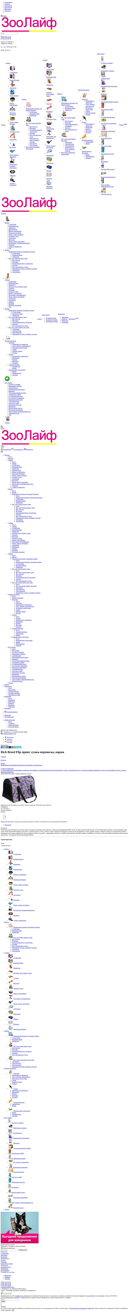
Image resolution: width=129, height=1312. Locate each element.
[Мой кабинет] (2, 427)
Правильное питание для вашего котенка (29, 497)
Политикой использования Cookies (80, 1308)
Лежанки (11, 772)
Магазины (4, 1255)
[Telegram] (20, 747)
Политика (4, 1257)
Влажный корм (13, 770)
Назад (10, 457)
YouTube (9, 742)
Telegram (9, 739)
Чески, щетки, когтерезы (104, 770)
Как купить (12, 690)
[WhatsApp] (15, 747)
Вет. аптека (15, 650)
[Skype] (18, 747)
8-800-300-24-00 (6, 37)
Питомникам (5, 1270)
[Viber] (12, 747)
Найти (3, 1301)
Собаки (14, 526)
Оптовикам (4, 1269)
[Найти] (1, 35)
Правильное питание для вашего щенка (28, 562)
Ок (13, 1310)
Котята (14, 492)
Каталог (11, 458)
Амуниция (87, 770)
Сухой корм (4, 770)
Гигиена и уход (79, 770)
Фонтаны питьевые (53, 770)
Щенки (14, 557)
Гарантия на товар (7, 1263)
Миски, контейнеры (40, 770)
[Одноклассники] (4, 747)
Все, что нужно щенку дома (25, 572)
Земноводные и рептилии (24, 640)
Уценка (39, 765)
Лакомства (21, 770)
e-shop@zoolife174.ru (9, 733)
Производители (6, 1267)
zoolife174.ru (19, 1296)
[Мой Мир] (7, 747)
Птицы (18, 618)
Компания (11, 700)
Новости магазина (9, 1248)
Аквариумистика (21, 632)
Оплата (3, 1260)
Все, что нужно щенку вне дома (26, 586)
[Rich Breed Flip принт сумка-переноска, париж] (20, 803)
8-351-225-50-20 (6, 38)
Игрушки (94, 770)
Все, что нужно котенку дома (25, 508)
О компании (5, 1253)
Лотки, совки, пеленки (66, 770)
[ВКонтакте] (2, 747)
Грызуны (19, 603)
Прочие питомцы (17, 598)
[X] (10, 747)
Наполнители (29, 770)
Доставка (4, 1262)
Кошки (14, 463)
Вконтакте (10, 737)
